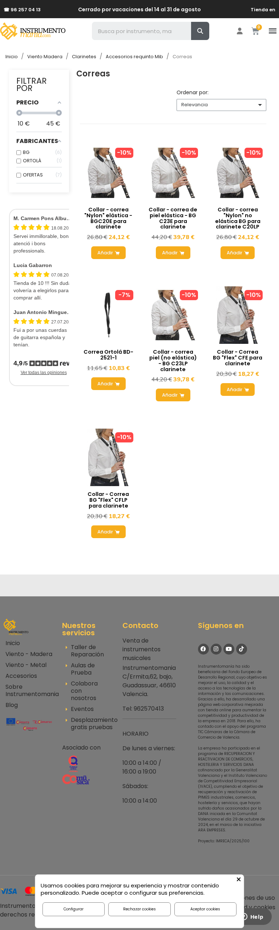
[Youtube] (228, 649)
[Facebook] (203, 649)
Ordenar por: (193, 92)
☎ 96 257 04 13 (22, 10)
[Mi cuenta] (240, 31)
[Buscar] (200, 31)
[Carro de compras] (255, 31)
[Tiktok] (241, 649)
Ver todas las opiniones (44, 372)
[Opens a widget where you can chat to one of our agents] (252, 917)
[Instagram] (216, 649)
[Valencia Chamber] (29, 724)
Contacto (140, 625)
